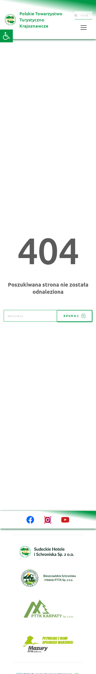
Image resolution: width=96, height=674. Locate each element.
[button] (6, 36)
